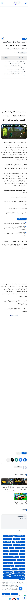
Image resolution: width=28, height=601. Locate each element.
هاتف (7, 575)
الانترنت (9, 544)
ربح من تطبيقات (9, 566)
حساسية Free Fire (11, 560)
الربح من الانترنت (20, 547)
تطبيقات (22, 560)
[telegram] (10, 599)
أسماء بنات (16, 538)
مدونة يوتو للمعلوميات (17, 3)
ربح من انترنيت (21, 566)
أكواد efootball (7, 541)
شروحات (8, 569)
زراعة (16, 569)
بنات (17, 557)
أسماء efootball (7, 538)
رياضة (23, 569)
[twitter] (15, 599)
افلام (14, 541)
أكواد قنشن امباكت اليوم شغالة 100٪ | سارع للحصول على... (14, 229)
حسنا (14, 594)
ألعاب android (15, 551)
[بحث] (2, 3)
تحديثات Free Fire (9, 557)
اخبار (23, 538)
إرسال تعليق (21, 516)
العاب (23, 551)
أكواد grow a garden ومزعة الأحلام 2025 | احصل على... (14, 234)
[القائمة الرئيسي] (26, 3)
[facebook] (20, 588)
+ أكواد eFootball (20, 535)
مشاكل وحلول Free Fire (19, 575)
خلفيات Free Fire (20, 563)
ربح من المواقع (9, 563)
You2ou (22, 52)
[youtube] (13, 599)
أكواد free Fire (21, 544)
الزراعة (12, 547)
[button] (20, 460)
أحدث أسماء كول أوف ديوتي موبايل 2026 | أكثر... (14, 223)
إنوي (6, 554)
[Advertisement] (14, 23)
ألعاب (24, 38)
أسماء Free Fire (20, 541)
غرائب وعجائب (9, 572)
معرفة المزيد (6, 594)
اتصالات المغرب (9, 535)
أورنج (23, 557)
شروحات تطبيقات (20, 572)
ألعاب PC (7, 551)
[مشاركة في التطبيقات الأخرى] (8, 460)
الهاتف (22, 554)
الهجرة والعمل (14, 554)
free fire (22, 578)
